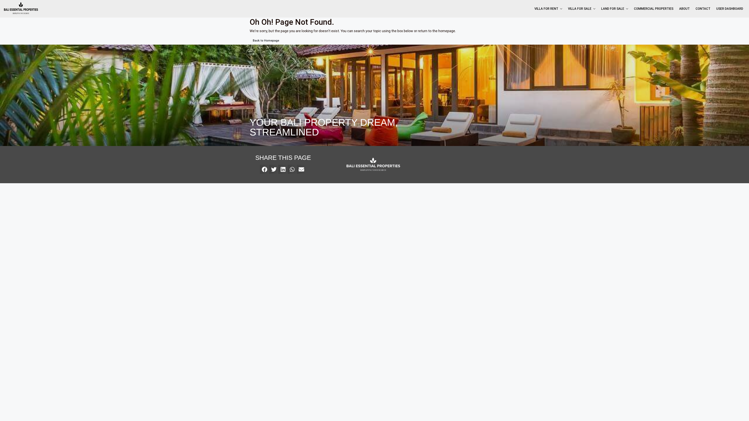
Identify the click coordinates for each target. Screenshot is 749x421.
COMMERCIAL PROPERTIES (653, 9)
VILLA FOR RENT (546, 9)
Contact (703, 9)
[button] (264, 169)
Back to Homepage (266, 40)
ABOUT (684, 9)
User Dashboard (729, 9)
